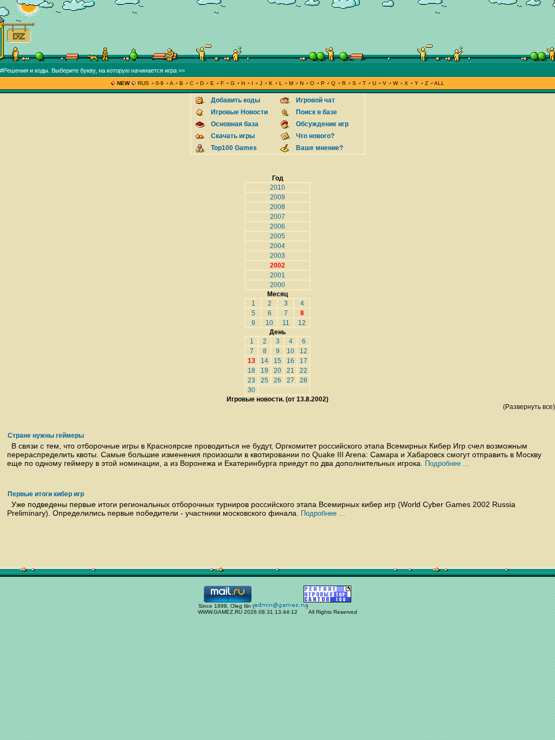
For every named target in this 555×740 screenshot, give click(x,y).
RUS (143, 83)
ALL (438, 83)
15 (277, 361)
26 (277, 380)
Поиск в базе (316, 112)
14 (264, 361)
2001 (277, 275)
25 (264, 380)
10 (269, 323)
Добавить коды (235, 100)
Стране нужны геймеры (46, 435)
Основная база (235, 124)
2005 (277, 236)
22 (303, 370)
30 (251, 390)
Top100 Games (234, 148)
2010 (277, 187)
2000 (277, 285)
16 (290, 361)
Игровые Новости (239, 112)
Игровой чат (315, 100)
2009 (277, 197)
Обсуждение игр (322, 124)
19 (264, 370)
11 (285, 323)
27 (290, 380)
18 (251, 370)
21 (290, 370)
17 (303, 361)
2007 (277, 216)
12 (302, 323)
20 (277, 370)
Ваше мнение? (319, 148)
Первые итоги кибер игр (46, 494)
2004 (277, 246)
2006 (277, 226)
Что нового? (315, 136)
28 (303, 380)
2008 (277, 207)
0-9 (159, 83)
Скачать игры (233, 136)
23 (251, 380)
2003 (277, 255)
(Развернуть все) (529, 407)
